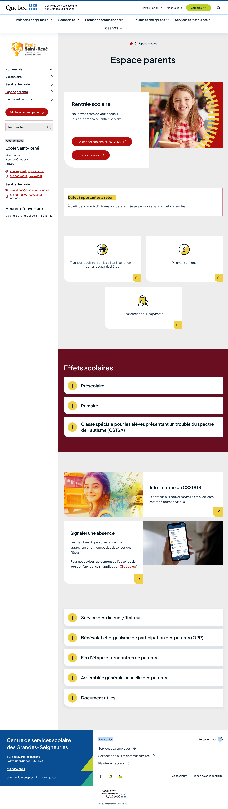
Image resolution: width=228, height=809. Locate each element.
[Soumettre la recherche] (49, 127)
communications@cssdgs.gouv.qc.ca (31, 777)
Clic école (128, 566)
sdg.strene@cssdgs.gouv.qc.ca (29, 189)
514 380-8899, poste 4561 (26, 176)
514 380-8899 (16, 769)
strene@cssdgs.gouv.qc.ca (27, 171)
